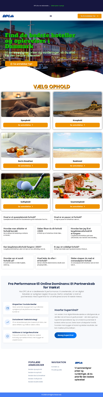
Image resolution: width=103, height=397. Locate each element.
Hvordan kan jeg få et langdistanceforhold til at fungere (81, 231)
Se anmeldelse (24, 125)
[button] (50, 16)
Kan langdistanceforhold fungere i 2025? (22, 247)
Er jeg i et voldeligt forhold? (66, 247)
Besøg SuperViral (65, 335)
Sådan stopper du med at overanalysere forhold (82, 259)
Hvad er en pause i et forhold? (68, 217)
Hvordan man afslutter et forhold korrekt (15, 229)
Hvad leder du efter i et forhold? (46, 259)
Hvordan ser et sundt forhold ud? (13, 259)
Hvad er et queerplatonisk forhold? (20, 217)
